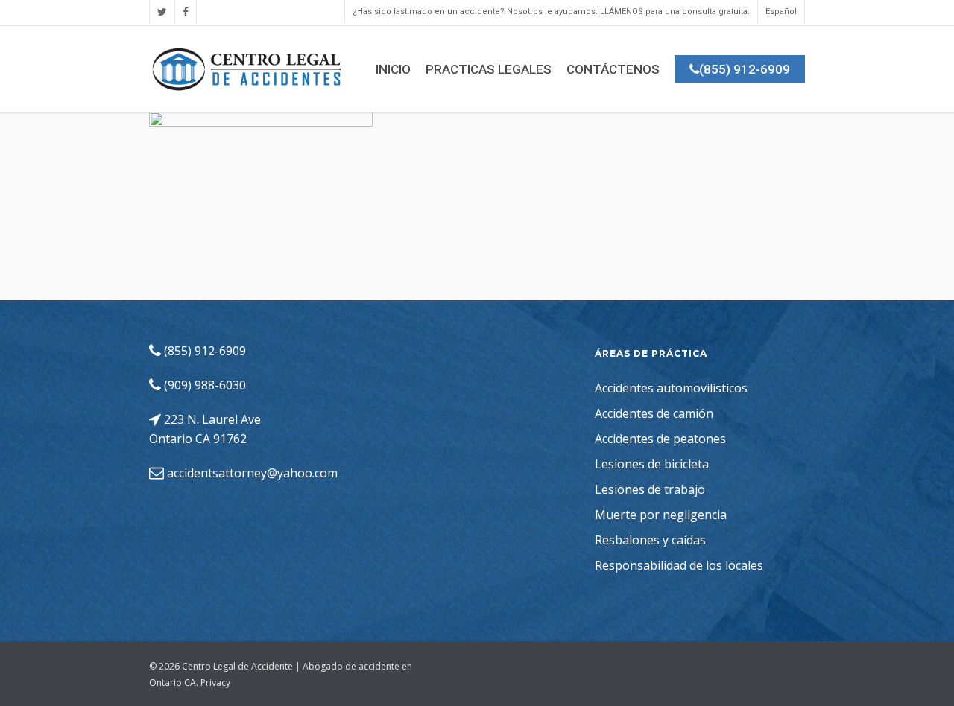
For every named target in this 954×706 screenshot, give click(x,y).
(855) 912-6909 (203, 351)
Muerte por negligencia (661, 514)
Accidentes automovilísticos (671, 388)
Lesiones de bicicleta (652, 464)
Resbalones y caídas (650, 540)
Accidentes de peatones (660, 438)
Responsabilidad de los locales (679, 565)
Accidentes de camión (654, 413)
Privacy (215, 682)
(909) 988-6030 (203, 385)
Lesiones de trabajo (650, 489)
